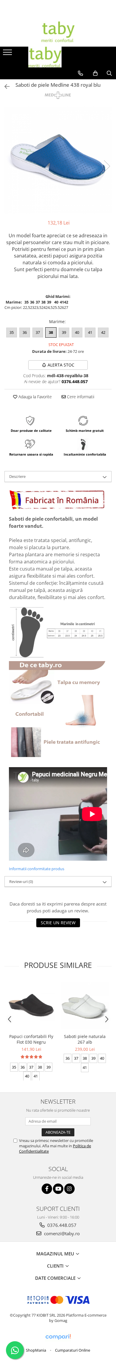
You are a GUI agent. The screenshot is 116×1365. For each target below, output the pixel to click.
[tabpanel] (58, 160)
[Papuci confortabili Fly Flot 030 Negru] (31, 1005)
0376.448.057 (61, 1225)
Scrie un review (58, 922)
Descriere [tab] (17, 476)
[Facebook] (47, 1189)
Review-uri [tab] (21, 881)
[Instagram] (69, 1189)
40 (77, 332)
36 (25, 332)
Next (107, 166)
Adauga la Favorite (34, 396)
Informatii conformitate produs (36, 868)
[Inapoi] (4, 87)
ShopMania (36, 1350)
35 (12, 332)
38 (51, 332)
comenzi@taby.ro (61, 1233)
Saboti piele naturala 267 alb (85, 1039)
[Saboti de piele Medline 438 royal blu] (58, 160)
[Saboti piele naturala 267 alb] (85, 1005)
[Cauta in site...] (109, 73)
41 (90, 332)
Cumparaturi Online (72, 1350)
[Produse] (8, 54)
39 (64, 332)
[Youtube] (58, 1189)
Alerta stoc (61, 365)
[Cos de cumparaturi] (95, 73)
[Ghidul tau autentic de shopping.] (58, 1337)
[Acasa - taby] (58, 31)
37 (38, 332)
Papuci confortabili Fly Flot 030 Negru (31, 1039)
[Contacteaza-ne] (80, 73)
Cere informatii (80, 396)
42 (103, 332)
